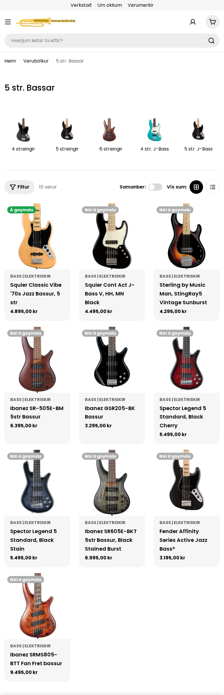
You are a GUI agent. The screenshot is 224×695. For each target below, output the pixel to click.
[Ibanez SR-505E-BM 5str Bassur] (37, 360)
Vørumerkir (141, 5)
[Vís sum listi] (213, 187)
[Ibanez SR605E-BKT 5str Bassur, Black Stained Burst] (112, 483)
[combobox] (112, 41)
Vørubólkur (36, 61)
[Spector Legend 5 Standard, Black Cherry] (187, 360)
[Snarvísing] (62, 216)
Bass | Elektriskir (30, 276)
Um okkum (109, 5)
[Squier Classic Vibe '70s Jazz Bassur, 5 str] (37, 236)
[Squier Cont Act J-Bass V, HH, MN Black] (112, 236)
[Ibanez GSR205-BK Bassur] (112, 360)
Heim (10, 61)
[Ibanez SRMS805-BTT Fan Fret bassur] (37, 606)
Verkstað (81, 5)
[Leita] (211, 40)
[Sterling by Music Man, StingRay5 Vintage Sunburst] (187, 236)
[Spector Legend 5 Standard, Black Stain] (37, 483)
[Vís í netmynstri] (196, 187)
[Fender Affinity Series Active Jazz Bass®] (187, 483)
